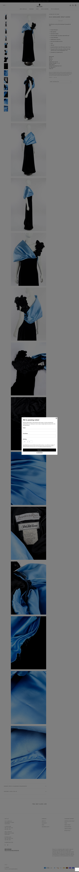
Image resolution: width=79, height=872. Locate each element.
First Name (25, 433)
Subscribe (39, 450)
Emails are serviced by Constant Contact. (45, 446)
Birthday (25, 439)
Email (24, 427)
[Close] (56, 418)
